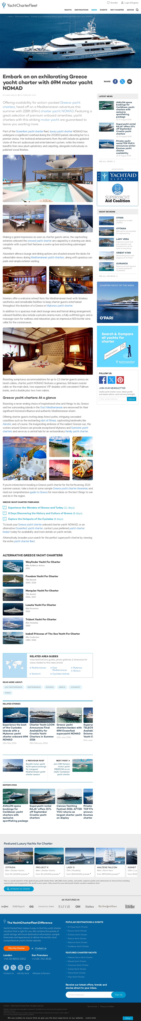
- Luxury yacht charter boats (19, 5)
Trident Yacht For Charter (41, 619)
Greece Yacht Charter (77, 938)
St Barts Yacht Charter (77, 934)
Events (103, 10)
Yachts (68, 10)
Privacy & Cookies (107, 1006)
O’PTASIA (121, 228)
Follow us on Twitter (13, 967)
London (7, 955)
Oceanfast (75, 687)
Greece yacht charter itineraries (70, 488)
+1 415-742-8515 (41, 958)
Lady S (71, 867)
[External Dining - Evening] (24, 218)
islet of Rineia (48, 420)
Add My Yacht (23, 973)
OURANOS (122, 263)
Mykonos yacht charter (59, 305)
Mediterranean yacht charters (47, 257)
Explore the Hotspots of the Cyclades (35, 518)
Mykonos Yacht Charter (77, 942)
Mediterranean (39, 667)
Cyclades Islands (60, 674)
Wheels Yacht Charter (77, 961)
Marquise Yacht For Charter (42, 590)
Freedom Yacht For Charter (42, 576)
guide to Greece (39, 492)
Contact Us (8, 973)
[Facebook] (102, 380)
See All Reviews (107, 276)
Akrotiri (7, 424)
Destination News (22, 16)
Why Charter (117, 10)
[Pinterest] (120, 380)
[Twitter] (111, 380)
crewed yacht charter (39, 240)
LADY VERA (122, 239)
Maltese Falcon (107, 867)
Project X (42, 867)
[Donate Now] (117, 189)
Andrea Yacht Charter (77, 969)
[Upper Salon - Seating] (24, 280)
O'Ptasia (10, 867)
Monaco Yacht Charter (77, 931)
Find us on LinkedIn (27, 967)
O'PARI (119, 218)
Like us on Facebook (6, 967)
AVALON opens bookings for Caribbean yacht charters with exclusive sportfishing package (125, 109)
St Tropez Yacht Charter (78, 927)
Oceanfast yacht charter (30, 131)
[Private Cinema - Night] (71, 280)
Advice (130, 10)
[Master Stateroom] (48, 351)
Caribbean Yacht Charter (78, 946)
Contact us (40, 948)
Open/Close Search (137, 10)
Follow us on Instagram (20, 967)
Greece (77, 671)
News (94, 10)
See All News (106, 161)
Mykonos (77, 667)
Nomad (8, 693)
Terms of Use (92, 1006)
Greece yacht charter (30, 524)
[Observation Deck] (71, 218)
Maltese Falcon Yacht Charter (80, 957)
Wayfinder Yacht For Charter (43, 562)
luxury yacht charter (61, 131)
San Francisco (40, 955)
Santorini (36, 674)
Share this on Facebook (115, 81)
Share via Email (129, 81)
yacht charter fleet (24, 541)
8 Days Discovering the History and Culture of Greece (45, 513)
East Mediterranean (51, 407)
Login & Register (132, 3)
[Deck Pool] (48, 178)
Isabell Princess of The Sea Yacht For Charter (53, 633)
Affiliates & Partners (41, 973)
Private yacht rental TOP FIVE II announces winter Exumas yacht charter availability (125, 147)
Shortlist (114, 3)
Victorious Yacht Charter (78, 965)
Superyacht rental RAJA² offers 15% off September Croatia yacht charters (126, 129)
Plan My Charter (16, 948)
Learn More (91, 1018)
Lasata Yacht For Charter (41, 605)
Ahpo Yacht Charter (76, 977)
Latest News (105, 96)
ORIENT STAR (123, 253)
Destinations (81, 10)
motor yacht (50, 119)
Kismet (132, 867)
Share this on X (122, 81)
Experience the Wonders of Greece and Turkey (41, 507)
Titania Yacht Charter (77, 973)
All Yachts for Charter (20, 889)
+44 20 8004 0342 (14, 958)
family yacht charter (76, 431)
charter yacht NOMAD (57, 111)
